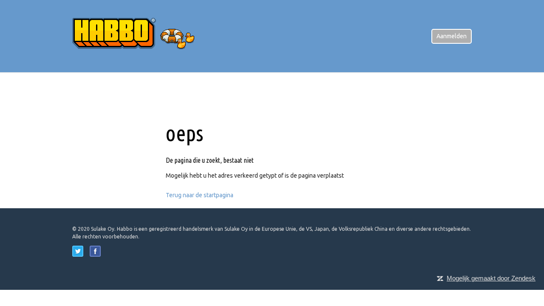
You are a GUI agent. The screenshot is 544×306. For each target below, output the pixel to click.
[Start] (140, 35)
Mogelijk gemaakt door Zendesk (491, 278)
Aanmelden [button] (451, 36)
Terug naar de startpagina (199, 195)
